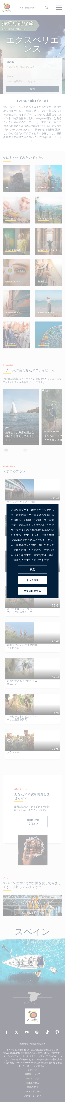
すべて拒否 (32, 580)
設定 (32, 569)
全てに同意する (32, 591)
